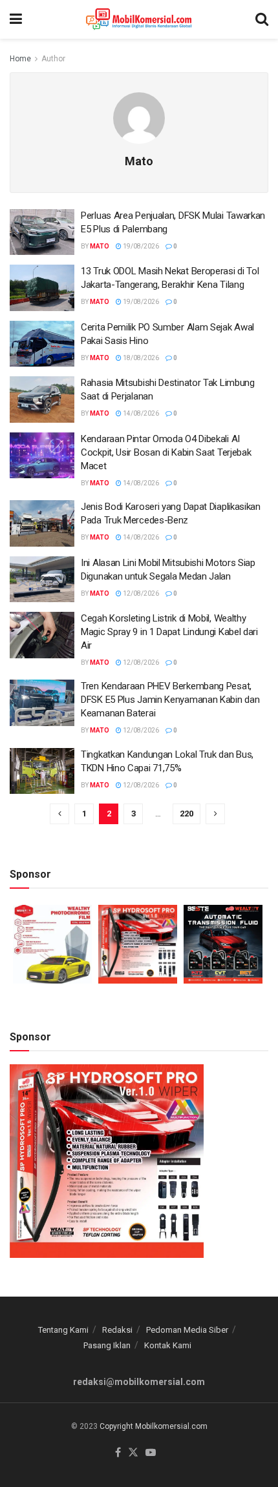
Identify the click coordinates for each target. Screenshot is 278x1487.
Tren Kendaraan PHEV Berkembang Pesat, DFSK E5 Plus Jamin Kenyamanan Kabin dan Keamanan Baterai (170, 699)
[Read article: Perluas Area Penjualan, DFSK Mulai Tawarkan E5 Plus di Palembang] (42, 232)
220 (186, 813)
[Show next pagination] (215, 814)
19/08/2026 (140, 246)
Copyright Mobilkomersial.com (154, 1426)
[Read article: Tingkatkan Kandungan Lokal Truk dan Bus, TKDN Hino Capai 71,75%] (42, 771)
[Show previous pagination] (59, 814)
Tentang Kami (63, 1330)
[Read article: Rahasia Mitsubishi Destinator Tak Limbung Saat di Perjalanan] (42, 399)
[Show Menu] (16, 19)
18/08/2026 (140, 357)
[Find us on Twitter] (133, 1453)
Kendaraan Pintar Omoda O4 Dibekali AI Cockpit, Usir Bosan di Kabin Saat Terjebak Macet (166, 452)
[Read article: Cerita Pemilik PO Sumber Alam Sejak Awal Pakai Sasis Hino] (42, 344)
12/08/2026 (140, 593)
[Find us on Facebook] (118, 1453)
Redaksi (117, 1330)
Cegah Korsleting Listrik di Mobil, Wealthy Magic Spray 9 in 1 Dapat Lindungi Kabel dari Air (169, 631)
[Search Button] (261, 19)
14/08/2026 (140, 413)
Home (20, 58)
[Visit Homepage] (138, 19)
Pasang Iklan (107, 1345)
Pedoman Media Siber (187, 1330)
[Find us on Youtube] (150, 1453)
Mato (99, 246)
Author (53, 58)
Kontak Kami (167, 1345)
